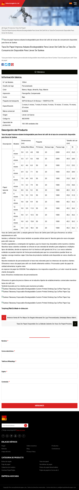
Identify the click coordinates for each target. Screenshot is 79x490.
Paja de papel (6, 464)
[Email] (25, 425)
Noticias (4, 449)
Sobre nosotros (32, 446)
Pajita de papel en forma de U (49, 470)
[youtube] (15, 435)
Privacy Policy (31, 451)
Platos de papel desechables (49, 467)
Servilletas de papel (46, 464)
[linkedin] (7, 435)
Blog (28, 449)
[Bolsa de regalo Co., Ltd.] (12, 418)
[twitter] (11, 435)
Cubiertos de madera (8, 467)
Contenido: (6, 382)
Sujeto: (4, 371)
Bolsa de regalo (7, 461)
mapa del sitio (6, 451)
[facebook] (3, 435)
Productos (11, 28)
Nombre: (5, 341)
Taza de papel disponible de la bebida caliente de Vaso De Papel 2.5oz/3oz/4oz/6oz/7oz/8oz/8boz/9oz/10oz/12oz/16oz (41, 324)
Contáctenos (56, 449)
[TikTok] (23, 435)
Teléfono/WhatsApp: (9, 361)
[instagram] (19, 435)
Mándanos (41, 72)
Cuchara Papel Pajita (8, 470)
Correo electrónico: (8, 351)
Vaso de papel (20, 28)
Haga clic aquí (20, 430)
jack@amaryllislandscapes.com (67, 487)
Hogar (5, 28)
